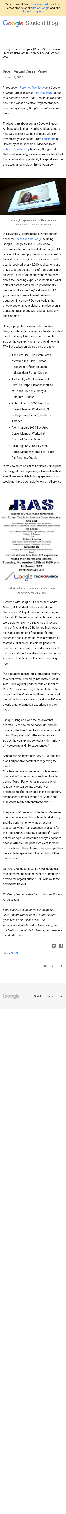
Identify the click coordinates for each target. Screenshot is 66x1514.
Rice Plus (15, 953)
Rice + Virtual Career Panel (25, 71)
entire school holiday (16, 149)
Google (38, 996)
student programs (32, 11)
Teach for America (26, 239)
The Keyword (39, 4)
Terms (60, 996)
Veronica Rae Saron (32, 87)
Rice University (43, 93)
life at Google (41, 8)
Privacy (50, 996)
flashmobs (49, 139)
